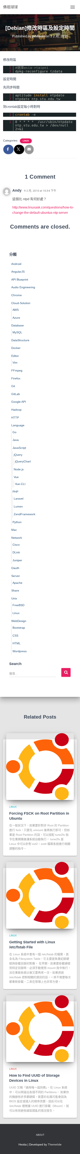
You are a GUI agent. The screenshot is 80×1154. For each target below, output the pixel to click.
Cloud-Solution (20, 303)
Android (16, 264)
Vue (16, 477)
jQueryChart (23, 461)
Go (14, 432)
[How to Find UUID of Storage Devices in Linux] (40, 1028)
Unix (14, 598)
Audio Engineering (23, 287)
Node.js (19, 469)
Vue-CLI (20, 484)
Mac (14, 529)
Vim (15, 362)
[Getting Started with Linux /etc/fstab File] (40, 895)
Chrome (16, 295)
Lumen (18, 506)
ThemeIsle (55, 1144)
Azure (16, 317)
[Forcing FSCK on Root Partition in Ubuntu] (40, 766)
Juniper (17, 560)
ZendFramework (24, 514)
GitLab (15, 394)
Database (17, 325)
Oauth (15, 568)
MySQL (17, 332)
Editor (15, 355)
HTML (17, 643)
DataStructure (20, 340)
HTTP (15, 417)
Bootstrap (19, 627)
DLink (16, 552)
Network (16, 537)
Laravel (18, 498)
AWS (16, 309)
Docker (16, 348)
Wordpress (20, 651)
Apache (17, 582)
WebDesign (18, 621)
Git (13, 386)
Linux (26, 141)
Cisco (16, 544)
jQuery (18, 454)
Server (15, 576)
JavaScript (19, 447)
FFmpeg (16, 370)
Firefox (15, 378)
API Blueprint (19, 279)
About (40, 1134)
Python (17, 522)
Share (15, 590)
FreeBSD (18, 605)
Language (17, 425)
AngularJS (18, 271)
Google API (18, 401)
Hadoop (16, 409)
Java (16, 440)
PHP (15, 491)
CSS (15, 635)
